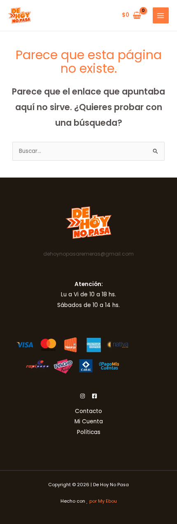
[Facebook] (94, 396)
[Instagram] (82, 396)
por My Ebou (103, 501)
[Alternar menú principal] (161, 15)
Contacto (88, 411)
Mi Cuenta (89, 421)
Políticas (88, 432)
